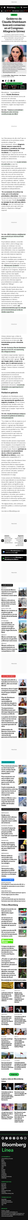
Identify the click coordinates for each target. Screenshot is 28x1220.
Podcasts (3, 1192)
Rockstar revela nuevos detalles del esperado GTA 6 (20, 1093)
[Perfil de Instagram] (14, 1138)
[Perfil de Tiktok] (21, 1138)
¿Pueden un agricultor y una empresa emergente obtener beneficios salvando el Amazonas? (9, 962)
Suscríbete (3, 1199)
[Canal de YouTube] (10, 1138)
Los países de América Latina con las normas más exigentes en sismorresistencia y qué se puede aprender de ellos (19, 541)
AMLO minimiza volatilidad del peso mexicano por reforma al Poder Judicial (13, 236)
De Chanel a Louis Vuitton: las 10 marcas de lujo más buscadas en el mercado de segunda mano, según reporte (20, 1117)
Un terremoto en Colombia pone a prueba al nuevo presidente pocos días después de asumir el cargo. (8, 922)
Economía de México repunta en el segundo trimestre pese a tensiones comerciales (9, 592)
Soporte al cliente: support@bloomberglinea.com (12, 1214)
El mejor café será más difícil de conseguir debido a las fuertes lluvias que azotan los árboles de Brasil (9, 973)
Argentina (3, 1162)
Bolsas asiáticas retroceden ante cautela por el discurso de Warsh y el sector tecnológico (9, 859)
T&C (2, 1204)
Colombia (3, 1164)
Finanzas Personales (6, 1190)
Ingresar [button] (25, 7)
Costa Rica (3, 1173)
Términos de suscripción (7, 1202)
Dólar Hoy (3, 1186)
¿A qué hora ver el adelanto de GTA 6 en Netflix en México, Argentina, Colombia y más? (7, 1115)
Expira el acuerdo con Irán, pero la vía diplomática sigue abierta (8, 912)
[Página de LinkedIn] (17, 1138)
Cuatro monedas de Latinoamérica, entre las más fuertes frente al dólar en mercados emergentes (9, 791)
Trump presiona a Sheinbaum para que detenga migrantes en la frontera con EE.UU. (9, 711)
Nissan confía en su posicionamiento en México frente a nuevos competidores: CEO (9, 648)
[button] (3, 81)
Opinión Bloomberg (8, 880)
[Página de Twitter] (6, 1138)
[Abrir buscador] (21, 7)
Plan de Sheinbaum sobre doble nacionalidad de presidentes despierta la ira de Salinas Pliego (8, 701)
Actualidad (3, 1188)
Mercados (3, 1185)
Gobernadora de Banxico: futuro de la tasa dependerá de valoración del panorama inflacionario (9, 733)
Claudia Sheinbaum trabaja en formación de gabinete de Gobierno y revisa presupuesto (13, 416)
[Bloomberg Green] (14, 941)
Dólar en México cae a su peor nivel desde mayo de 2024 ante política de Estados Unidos (8, 801)
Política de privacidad (6, 1200)
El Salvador (4, 1175)
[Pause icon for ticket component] (2, 11)
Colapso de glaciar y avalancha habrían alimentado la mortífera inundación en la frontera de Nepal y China (9, 951)
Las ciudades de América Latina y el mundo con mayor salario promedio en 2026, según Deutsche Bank (9, 627)
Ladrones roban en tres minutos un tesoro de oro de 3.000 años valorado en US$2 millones (7, 996)
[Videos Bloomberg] (14, 905)
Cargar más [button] (14, 1074)
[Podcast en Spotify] (25, 1138)
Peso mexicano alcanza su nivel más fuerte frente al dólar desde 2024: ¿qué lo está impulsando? (9, 769)
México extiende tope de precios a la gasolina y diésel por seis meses (9, 639)
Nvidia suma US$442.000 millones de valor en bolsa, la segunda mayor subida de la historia (9, 819)
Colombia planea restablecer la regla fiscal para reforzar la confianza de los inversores (20, 1066)
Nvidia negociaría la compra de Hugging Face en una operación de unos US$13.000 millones (9, 846)
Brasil (2, 1160)
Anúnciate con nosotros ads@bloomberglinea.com (12, 1213)
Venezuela (3, 1165)
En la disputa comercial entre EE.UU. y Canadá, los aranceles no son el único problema (13, 886)
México (14, 15)
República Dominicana (6, 1176)
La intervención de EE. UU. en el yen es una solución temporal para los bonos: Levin (9, 933)
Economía (3, 1183)
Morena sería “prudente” (12, 265)
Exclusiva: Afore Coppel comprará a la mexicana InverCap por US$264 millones (9, 691)
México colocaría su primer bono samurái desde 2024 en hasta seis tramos (8, 603)
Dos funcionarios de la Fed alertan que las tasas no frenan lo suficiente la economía (7, 1066)
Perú (2, 1168)
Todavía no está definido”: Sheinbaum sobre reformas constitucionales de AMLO (12, 112)
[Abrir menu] (2, 7)
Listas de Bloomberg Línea (7, 1193)
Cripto (2, 1189)
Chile (2, 1167)
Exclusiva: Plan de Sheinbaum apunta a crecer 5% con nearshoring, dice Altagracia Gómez (13, 350)
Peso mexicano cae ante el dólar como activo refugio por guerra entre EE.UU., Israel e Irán (8, 780)
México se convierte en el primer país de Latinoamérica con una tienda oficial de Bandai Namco (9, 614)
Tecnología (3, 1203)
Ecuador (3, 1169)
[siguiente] (25, 540)
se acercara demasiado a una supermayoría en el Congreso (12, 387)
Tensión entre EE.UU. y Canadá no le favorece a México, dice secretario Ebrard (9, 540)
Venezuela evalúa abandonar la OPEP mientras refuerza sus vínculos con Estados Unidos (8, 872)
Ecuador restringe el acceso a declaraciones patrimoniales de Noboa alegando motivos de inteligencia (7, 1043)
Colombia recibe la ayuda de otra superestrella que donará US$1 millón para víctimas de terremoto (20, 1020)
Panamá (3, 1171)
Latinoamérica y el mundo (7, 1158)
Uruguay (3, 1172)
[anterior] (2, 540)
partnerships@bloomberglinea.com (9, 1212)
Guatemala (3, 1177)
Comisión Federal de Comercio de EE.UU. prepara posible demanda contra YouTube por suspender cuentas (9, 832)
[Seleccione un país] (4, 7)
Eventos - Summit (5, 1210)
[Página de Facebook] (3, 1138)
